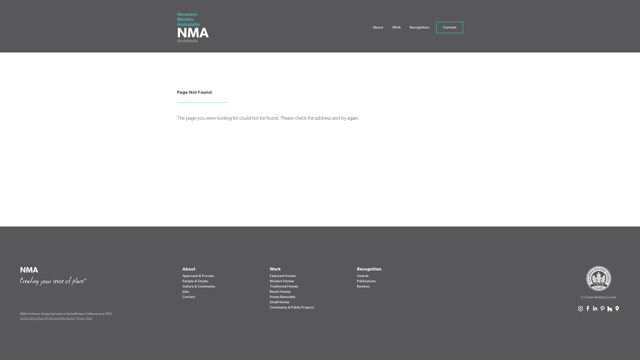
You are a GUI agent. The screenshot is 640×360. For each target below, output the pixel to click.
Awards (363, 276)
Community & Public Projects (292, 307)
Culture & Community (198, 286)
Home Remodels (283, 297)
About (378, 27)
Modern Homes (282, 281)
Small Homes (280, 302)
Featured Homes (283, 276)
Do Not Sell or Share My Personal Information (47, 318)
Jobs (185, 292)
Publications (366, 281)
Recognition (419, 27)
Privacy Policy (85, 318)
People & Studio (195, 281)
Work (396, 27)
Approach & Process (198, 276)
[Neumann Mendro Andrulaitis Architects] (193, 27)
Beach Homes (280, 292)
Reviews (363, 286)
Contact (449, 27)
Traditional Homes (284, 286)
